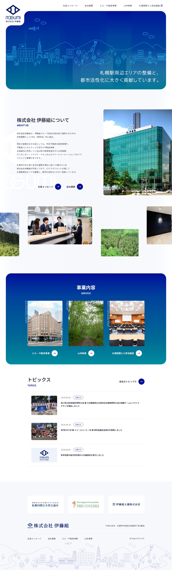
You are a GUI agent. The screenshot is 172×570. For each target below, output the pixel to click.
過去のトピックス (128, 381)
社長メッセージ (70, 5)
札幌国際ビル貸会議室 (149, 5)
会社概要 (89, 5)
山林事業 (128, 5)
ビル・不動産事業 (108, 5)
